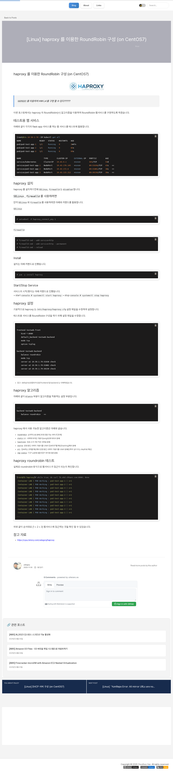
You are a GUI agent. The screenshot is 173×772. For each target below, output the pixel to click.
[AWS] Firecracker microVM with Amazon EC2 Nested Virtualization (43, 663)
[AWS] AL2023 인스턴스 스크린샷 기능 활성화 (29, 634)
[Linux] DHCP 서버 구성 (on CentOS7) (44, 686)
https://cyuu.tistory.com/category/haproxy (35, 540)
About (86, 5)
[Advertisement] (86, 726)
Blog (74, 5)
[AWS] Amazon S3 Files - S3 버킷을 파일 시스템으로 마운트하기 (38, 649)
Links (98, 5)
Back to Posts (10, 18)
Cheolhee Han (144, 764)
